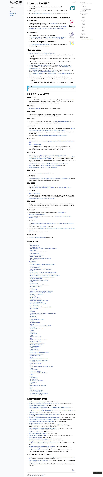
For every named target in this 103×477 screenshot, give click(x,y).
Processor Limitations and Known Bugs (39, 285)
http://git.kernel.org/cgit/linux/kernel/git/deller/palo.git (42, 448)
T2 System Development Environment (40, 44)
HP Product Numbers (35, 322)
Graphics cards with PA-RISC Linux (38, 252)
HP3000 (32, 321)
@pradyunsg (38, 475)
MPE (37, 123)
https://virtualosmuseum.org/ (36, 423)
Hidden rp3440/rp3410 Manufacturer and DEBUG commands (45, 275)
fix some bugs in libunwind (43, 185)
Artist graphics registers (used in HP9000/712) (41, 291)
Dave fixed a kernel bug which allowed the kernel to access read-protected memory (49, 178)
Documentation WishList (36, 286)
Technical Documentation (36, 266)
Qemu (31, 357)
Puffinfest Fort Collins (35, 355)
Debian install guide (34, 297)
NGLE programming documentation (38, 339)
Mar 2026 (83, 17)
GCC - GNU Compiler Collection (38, 385)
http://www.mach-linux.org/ (35, 437)
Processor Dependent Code (37, 354)
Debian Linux (83, 6)
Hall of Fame (33, 316)
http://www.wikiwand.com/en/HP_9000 (38, 407)
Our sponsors (82, 11)
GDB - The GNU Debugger (36, 390)
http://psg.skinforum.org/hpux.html (37, 435)
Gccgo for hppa (34, 308)
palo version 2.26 (44, 226)
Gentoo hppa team (35, 37)
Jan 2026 (83, 20)
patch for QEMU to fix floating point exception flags (53, 155)
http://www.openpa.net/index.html (37, 405)
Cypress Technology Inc (35, 65)
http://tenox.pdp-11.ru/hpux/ (35, 431)
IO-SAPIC (32, 332)
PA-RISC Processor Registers (37, 362)
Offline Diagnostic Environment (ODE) (39, 280)
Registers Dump (34, 283)
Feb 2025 (83, 31)
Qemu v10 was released (34, 193)
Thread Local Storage (35, 371)
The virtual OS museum (34, 108)
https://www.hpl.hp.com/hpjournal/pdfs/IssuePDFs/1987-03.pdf (44, 414)
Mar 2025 (83, 30)
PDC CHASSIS (33, 347)
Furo (42, 475)
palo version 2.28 (44, 173)
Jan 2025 (83, 33)
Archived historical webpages (87, 39)
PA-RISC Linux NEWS (84, 13)
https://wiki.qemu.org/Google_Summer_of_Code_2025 (42, 198)
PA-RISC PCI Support (35, 346)
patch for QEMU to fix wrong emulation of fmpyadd (55, 163)
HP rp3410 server (49, 70)
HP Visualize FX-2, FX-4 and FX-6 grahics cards (59, 73)
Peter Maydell (32, 155)
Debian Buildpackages (35, 256)
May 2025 (83, 27)
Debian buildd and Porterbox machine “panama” (45, 71)
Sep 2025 (83, 24)
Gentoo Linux (83, 7)
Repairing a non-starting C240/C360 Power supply (42, 277)
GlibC (31, 388)
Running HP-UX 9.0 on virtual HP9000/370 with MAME (43, 272)
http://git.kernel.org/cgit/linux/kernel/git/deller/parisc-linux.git (44, 442)
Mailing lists (33, 250)
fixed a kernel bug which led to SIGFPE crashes (43, 187)
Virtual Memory (33, 377)
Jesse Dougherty (45, 65)
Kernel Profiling (33, 333)
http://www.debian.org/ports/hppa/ (37, 401)
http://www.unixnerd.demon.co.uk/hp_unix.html (40, 439)
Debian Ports (53, 23)
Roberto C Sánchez (34, 70)
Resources (82, 36)
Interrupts (32, 327)
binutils (31, 387)
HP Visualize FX (33, 379)
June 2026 (83, 14)
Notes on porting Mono (35, 336)
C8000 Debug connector (36, 278)
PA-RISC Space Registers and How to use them (41, 366)
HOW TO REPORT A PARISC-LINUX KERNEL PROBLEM (43, 248)
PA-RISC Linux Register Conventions (39, 360)
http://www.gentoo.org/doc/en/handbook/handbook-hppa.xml (44, 403)
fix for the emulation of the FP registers (51, 165)
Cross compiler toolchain (36, 394)
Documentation (12, 13)
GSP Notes (32, 311)
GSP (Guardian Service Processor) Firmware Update (43, 313)
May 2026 (83, 16)
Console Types (33, 296)
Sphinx (33, 475)
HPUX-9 (32, 324)
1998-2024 (83, 34)
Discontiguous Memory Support (38, 303)
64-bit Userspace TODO (36, 391)
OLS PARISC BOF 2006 (35, 341)
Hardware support (34, 245)
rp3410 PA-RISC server (35, 363)
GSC (31, 310)
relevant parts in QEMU (65, 187)
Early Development (34, 305)
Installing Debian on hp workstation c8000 (40, 325)
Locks (31, 335)
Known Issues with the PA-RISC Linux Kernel (41, 269)
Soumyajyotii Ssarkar (34, 157)
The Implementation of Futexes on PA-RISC (40, 307)
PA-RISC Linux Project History (37, 343)
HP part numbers (34, 259)
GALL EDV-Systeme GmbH (35, 73)
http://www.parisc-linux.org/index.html (38, 460)
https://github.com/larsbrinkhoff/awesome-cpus (40, 441)
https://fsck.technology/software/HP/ (38, 433)
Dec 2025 (83, 21)
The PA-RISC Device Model (36, 302)
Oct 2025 (83, 23)
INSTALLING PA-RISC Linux (36, 344)
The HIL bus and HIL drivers (37, 319)
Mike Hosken (32, 77)
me (46, 89)
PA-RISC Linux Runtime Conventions (39, 393)
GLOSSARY (32, 263)
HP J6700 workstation (62, 65)
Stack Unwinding (34, 369)
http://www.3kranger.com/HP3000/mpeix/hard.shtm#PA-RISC (44, 417)
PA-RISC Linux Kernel (35, 267)
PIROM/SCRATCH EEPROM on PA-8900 (39, 352)
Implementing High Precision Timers (39, 372)
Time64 (32, 374)
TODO (31, 288)
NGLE (31, 338)
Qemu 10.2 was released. (35, 144)
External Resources (84, 37)
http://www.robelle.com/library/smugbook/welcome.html (42, 428)
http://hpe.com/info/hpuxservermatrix (38, 449)
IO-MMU (32, 330)
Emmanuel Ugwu (70, 100)
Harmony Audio (34, 318)
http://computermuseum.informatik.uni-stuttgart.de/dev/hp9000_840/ (46, 425)
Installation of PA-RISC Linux (37, 255)
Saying (31, 365)
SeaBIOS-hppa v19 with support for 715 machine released (43, 167)
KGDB (31, 281)
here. (47, 46)
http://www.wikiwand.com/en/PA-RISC (59, 407)
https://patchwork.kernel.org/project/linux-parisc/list (42, 446)
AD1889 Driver (33, 289)
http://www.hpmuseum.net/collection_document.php (41, 421)
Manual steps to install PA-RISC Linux (39, 300)
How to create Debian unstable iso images (40, 258)
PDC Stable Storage (35, 351)
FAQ (10, 11)
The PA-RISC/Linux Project (36, 328)
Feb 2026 (83, 18)
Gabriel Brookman (33, 163)
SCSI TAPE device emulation (62, 121)
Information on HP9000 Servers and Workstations (42, 264)
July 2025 (83, 26)
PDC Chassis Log (34, 349)
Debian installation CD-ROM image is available (43, 223)
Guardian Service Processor (37, 314)
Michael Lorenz (32, 141)
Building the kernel (34, 253)
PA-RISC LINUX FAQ (35, 247)
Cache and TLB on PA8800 (36, 294)
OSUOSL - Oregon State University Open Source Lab (42, 53)
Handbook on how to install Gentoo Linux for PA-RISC (50, 38)
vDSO (31, 376)
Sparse (31, 368)
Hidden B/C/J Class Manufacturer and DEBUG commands (44, 274)
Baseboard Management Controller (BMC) (40, 292)
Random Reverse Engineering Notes (39, 358)
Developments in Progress (36, 380)
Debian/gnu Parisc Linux (36, 299)
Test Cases (32, 270)
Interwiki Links (33, 382)
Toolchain (11, 15)
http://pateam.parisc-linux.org (36, 463)
